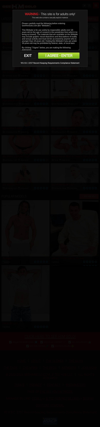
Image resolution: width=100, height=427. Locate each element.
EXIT (28, 55)
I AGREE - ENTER (58, 55)
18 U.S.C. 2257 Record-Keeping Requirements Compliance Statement (49, 63)
